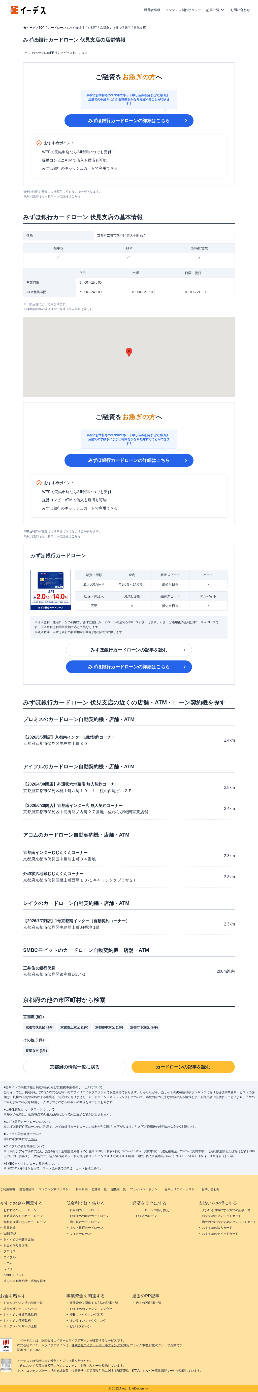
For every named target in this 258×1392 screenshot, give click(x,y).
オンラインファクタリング (88, 1320)
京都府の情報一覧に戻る (75, 1066)
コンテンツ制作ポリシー (183, 10)
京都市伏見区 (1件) (39, 1027)
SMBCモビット (14, 1275)
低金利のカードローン (85, 1210)
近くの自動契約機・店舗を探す (25, 1281)
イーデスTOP (35, 27)
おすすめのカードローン (20, 1210)
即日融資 (10, 1227)
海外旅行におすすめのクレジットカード (229, 1222)
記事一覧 (212, 10)
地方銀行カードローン (85, 1222)
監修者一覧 (99, 1189)
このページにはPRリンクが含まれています (58, 53)
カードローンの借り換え (152, 1210)
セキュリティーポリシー (181, 1189)
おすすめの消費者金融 (19, 1239)
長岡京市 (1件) (36, 1051)
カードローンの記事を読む (183, 1066)
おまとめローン (146, 1216)
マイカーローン (80, 1233)
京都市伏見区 (121, 27)
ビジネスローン (80, 1326)
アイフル (10, 1257)
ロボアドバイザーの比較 (20, 1326)
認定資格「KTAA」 (130, 1370)
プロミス (10, 1251)
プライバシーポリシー (145, 1189)
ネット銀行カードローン (86, 1227)
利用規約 (82, 1189)
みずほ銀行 (76, 27)
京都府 (92, 27)
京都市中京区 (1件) (109, 1027)
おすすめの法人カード (217, 1227)
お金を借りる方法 (16, 1245)
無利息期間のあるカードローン (25, 1222)
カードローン (57, 27)
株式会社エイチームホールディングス (97, 1345)
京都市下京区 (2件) (144, 1027)
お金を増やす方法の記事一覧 (23, 1303)
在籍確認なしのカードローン (23, 1216)
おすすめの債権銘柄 (17, 1320)
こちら (32, 1139)
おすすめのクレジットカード (221, 1216)
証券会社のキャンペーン (20, 1309)
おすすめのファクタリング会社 (91, 1309)
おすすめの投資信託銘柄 (20, 1314)
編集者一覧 (118, 1189)
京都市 (104, 27)
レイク (8, 1269)
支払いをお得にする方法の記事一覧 (226, 1210)
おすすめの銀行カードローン (89, 1216)
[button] (129, 352)
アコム (8, 1263)
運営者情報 (152, 10)
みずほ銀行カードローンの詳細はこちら (129, 120)
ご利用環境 (7, 1189)
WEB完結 (10, 1233)
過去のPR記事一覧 (148, 1303)
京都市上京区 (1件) (74, 1027)
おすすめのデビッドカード (220, 1233)
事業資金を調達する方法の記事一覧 (94, 1303)
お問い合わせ (240, 10)
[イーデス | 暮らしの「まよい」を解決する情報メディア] (28, 13)
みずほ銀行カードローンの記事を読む (129, 649)
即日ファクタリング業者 (86, 1314)
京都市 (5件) (33, 1016)
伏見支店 (140, 27)
